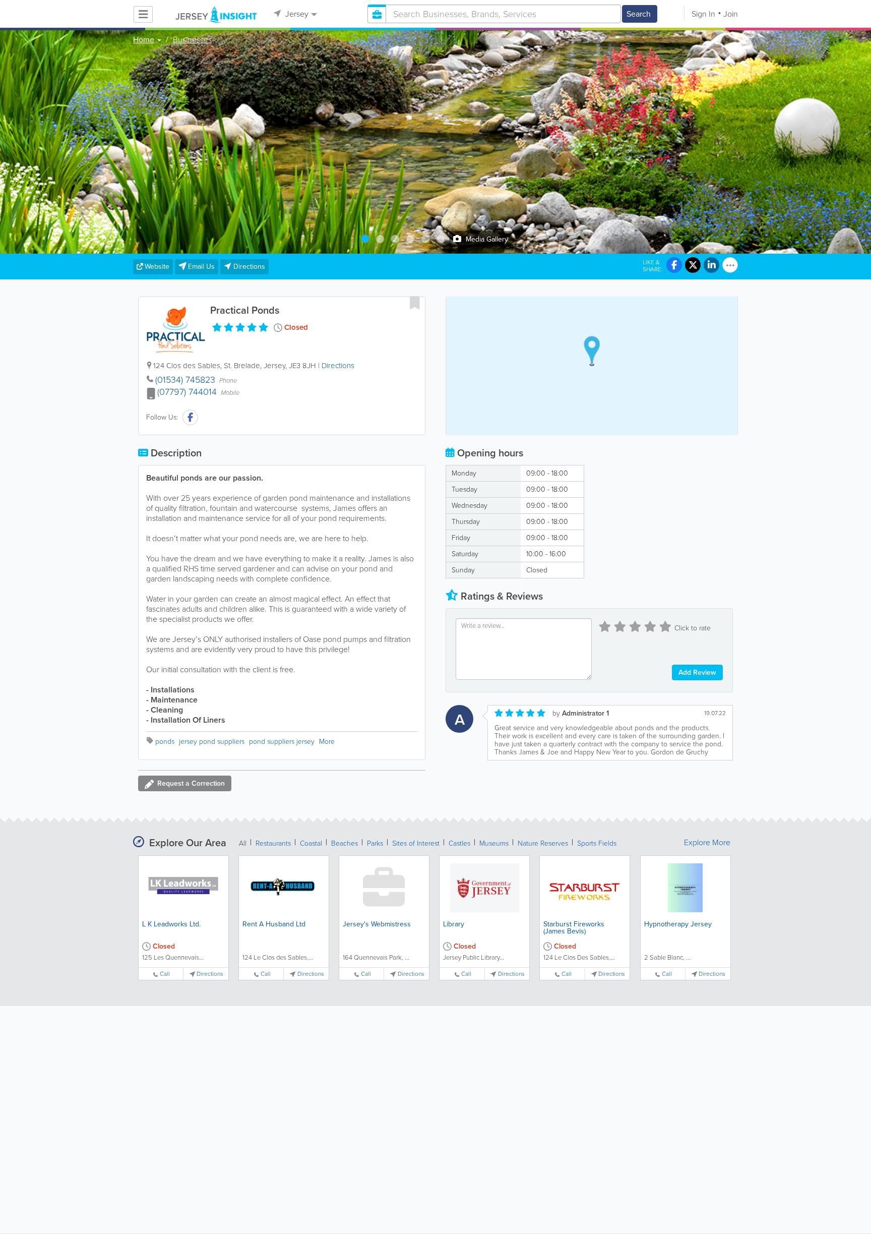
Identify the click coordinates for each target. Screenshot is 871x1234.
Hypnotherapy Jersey (678, 924)
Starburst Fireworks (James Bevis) (573, 927)
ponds (164, 741)
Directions (338, 365)
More (327, 741)
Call (165, 974)
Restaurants (273, 843)
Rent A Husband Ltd (273, 924)
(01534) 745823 (185, 379)
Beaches (344, 843)
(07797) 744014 (187, 391)
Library (453, 924)
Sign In (703, 14)
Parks (375, 843)
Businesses (192, 40)
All (242, 843)
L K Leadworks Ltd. (171, 924)
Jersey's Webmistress (377, 924)
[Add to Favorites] (415, 302)
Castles (459, 843)
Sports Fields (596, 843)
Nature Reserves (543, 843)
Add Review (697, 672)
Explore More (707, 843)
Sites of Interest (416, 843)
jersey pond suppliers (211, 741)
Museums (494, 843)
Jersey (295, 14)
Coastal (311, 843)
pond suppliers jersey (282, 741)
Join (730, 14)
